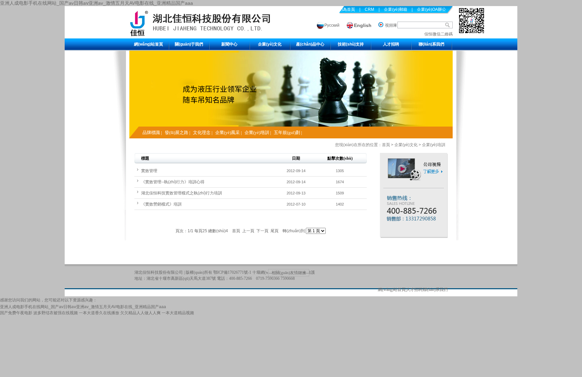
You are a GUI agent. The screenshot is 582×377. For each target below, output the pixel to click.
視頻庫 (391, 25)
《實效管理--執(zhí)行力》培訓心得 (172, 182)
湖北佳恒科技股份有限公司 (158, 272)
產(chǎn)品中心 (310, 44)
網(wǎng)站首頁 (148, 44)
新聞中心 (229, 44)
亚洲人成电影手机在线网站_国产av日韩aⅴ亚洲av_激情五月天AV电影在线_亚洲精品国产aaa (96, 3)
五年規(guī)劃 (287, 132)
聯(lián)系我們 (431, 44)
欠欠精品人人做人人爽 (140, 313)
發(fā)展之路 (176, 132)
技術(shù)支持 (351, 44)
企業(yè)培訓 (257, 132)
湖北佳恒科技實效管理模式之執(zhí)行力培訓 (181, 193)
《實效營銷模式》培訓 (161, 204)
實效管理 (149, 170)
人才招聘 (391, 44)
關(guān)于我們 (189, 44)
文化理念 (202, 132)
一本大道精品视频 (178, 313)
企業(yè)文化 (270, 44)
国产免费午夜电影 (16, 313)
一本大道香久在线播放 (99, 313)
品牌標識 (151, 132)
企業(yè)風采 (227, 132)
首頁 (386, 144)
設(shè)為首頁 (342, 9)
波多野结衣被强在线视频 (55, 313)
